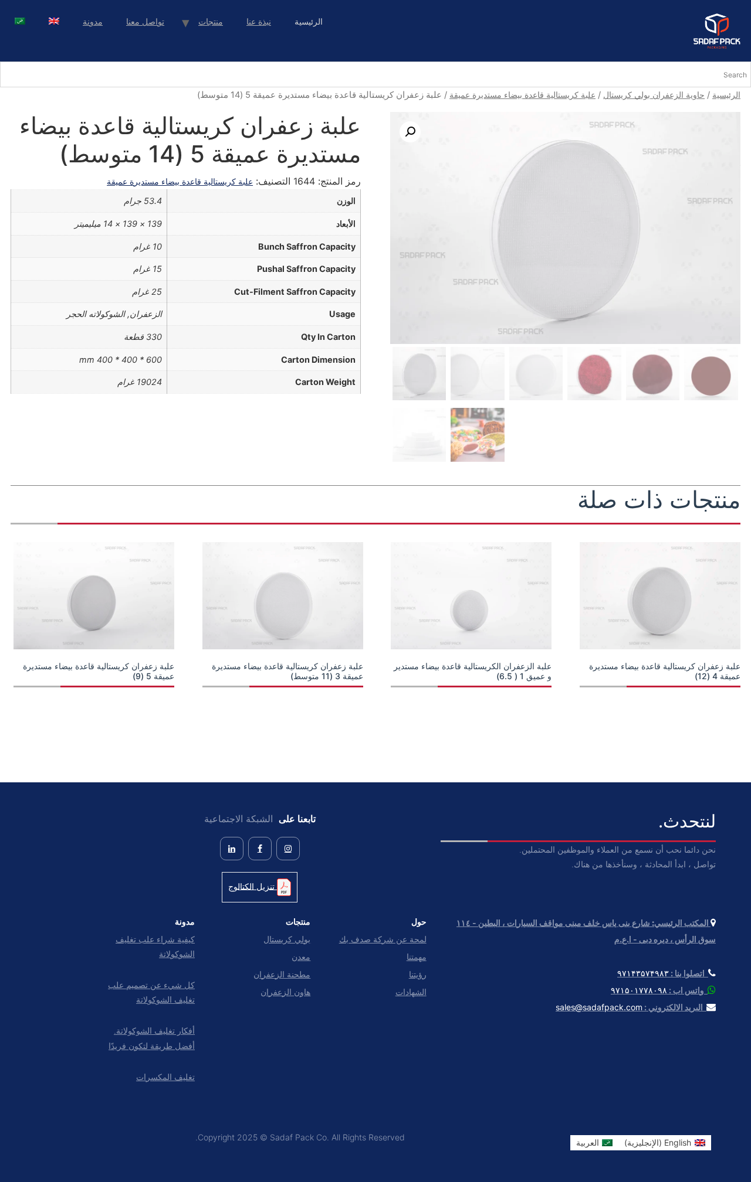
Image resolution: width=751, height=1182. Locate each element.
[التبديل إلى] (54, 22)
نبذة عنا (258, 21)
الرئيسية (726, 95)
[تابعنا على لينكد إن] (231, 848)
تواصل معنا (145, 21)
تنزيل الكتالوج (252, 886)
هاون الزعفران (285, 992)
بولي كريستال (286, 939)
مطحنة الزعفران (281, 974)
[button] (410, 131)
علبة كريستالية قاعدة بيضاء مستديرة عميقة (522, 95)
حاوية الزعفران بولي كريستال (654, 95)
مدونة (93, 21)
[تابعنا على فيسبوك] (260, 848)
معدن (301, 957)
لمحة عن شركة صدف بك (382, 939)
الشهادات (410, 992)
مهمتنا (416, 957)
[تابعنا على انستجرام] (288, 848)
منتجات (210, 21)
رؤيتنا (417, 974)
